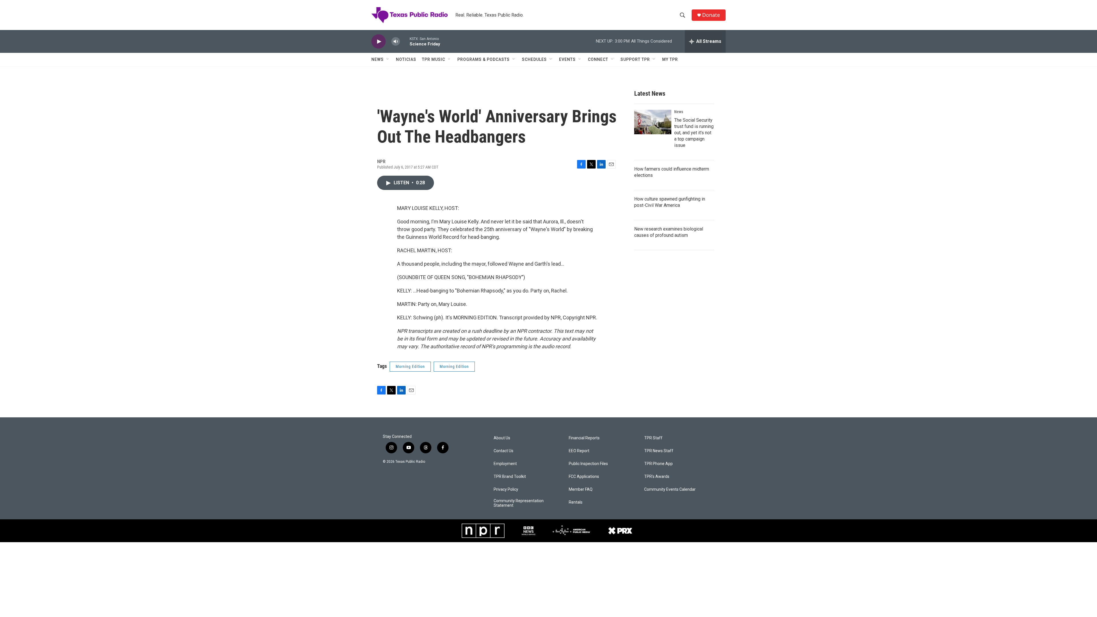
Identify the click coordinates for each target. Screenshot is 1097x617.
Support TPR (635, 59)
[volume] (396, 41)
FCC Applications (584, 476)
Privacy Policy (506, 489)
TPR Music (433, 59)
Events (567, 59)
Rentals (575, 502)
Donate (711, 15)
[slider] (405, 41)
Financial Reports (584, 438)
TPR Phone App (658, 464)
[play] (378, 41)
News (377, 59)
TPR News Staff (658, 451)
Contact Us (503, 451)
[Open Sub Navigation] (388, 59)
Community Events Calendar (670, 489)
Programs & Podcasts (483, 59)
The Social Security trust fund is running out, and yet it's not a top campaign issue (694, 132)
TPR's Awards (656, 476)
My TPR (670, 59)
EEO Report (579, 451)
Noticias (406, 59)
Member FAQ (580, 489)
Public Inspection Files (588, 464)
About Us (502, 438)
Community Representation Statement (519, 503)
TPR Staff (653, 438)
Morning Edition (410, 366)
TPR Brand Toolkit (510, 476)
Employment (505, 464)
